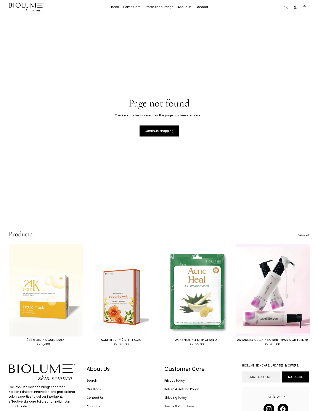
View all (303, 235)
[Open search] (286, 7)
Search (92, 380)
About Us (93, 406)
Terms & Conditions (179, 406)
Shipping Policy (175, 397)
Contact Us (95, 397)
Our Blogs (94, 389)
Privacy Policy (174, 380)
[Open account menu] (295, 7)
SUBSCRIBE (295, 377)
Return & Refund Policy (181, 389)
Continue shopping (159, 131)
